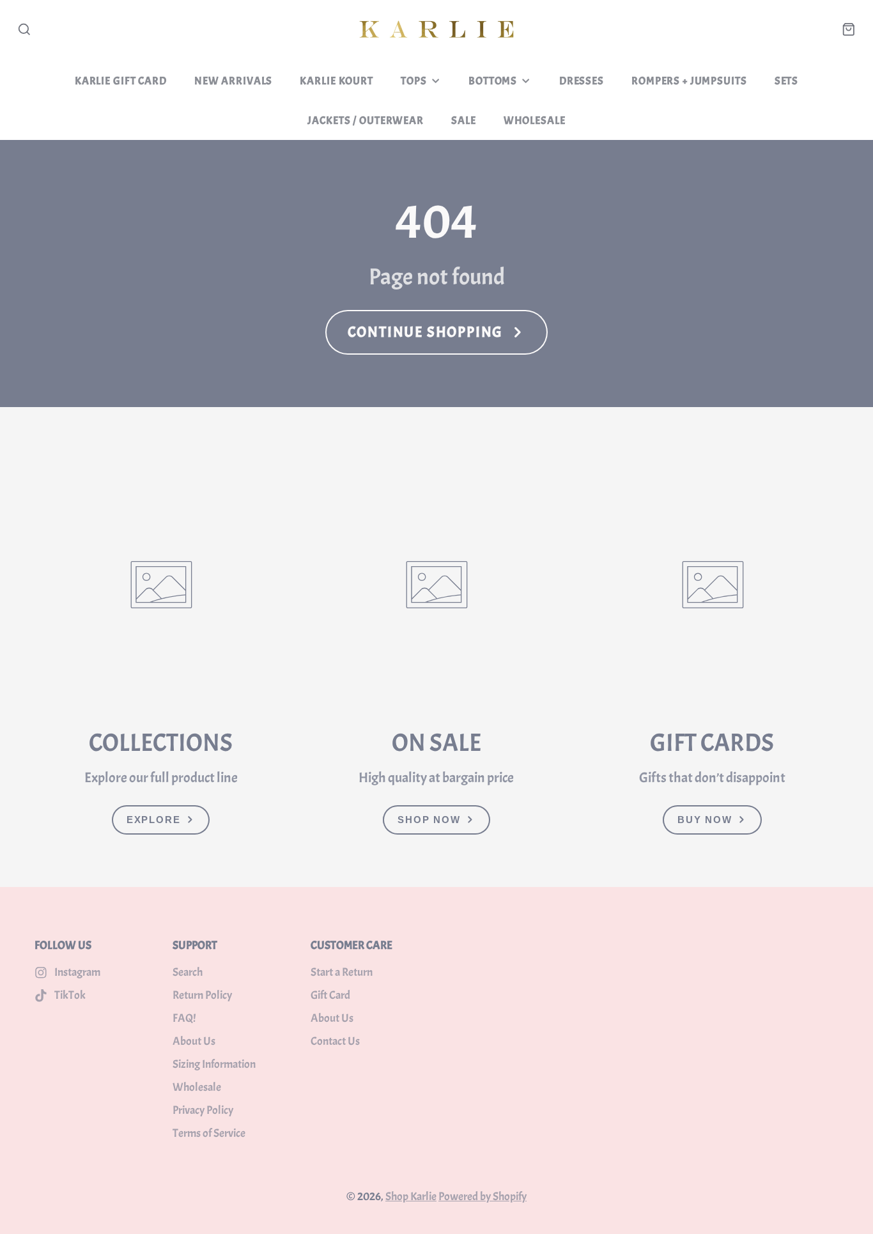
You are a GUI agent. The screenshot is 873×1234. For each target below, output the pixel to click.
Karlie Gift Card (121, 80)
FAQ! (184, 1018)
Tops (413, 80)
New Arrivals (233, 80)
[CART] (849, 29)
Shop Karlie (410, 1196)
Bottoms (492, 80)
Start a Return (342, 972)
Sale (463, 120)
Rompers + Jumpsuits (688, 80)
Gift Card (330, 995)
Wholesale (535, 120)
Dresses (581, 80)
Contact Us (335, 1041)
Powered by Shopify (482, 1196)
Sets (786, 80)
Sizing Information (214, 1064)
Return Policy (202, 995)
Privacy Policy (203, 1110)
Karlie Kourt (336, 80)
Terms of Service (209, 1133)
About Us (194, 1041)
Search (188, 972)
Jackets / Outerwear (365, 120)
